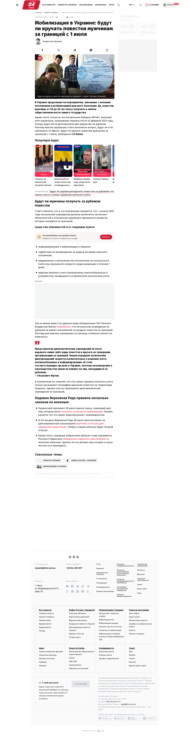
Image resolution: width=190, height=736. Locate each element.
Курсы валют (134, 617)
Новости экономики (139, 610)
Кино (41, 648)
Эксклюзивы (86, 5)
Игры (111, 5)
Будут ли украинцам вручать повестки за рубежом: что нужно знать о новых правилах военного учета (74, 193)
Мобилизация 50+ (106, 620)
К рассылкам (81, 684)
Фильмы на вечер (46, 658)
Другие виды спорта (137, 666)
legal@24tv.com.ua (128, 704)
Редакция (100, 568)
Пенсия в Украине (136, 634)
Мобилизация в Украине (111, 610)
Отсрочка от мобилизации (110, 630)
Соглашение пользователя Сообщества (122, 588)
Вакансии (141, 574)
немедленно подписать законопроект (84, 439)
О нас (98, 564)
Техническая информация (142, 565)
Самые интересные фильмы (51, 651)
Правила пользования (105, 591)
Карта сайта (142, 589)
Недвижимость (106, 648)
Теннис (132, 658)
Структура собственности (143, 579)
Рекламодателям (103, 587)
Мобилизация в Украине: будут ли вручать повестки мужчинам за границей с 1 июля (87, 12)
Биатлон (132, 662)
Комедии (43, 662)
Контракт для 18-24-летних (110, 627)
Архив (139, 584)
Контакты (141, 570)
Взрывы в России (76, 634)
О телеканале (101, 579)
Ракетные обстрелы (77, 613)
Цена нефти (134, 613)
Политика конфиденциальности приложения (125, 581)
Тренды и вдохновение (109, 658)
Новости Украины (67, 5)
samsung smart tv (149, 718)
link (67, 586)
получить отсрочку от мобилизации (82, 411)
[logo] (31, 4)
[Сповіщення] (140, 5)
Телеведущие (101, 583)
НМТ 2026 (73, 661)
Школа (72, 658)
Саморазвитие (75, 665)
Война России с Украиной (81, 610)
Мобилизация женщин (108, 623)
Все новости (48, 5)
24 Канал (38, 12)
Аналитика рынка (106, 651)
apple (119, 718)
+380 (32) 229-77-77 (113, 702)
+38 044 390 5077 (74, 568)
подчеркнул (63, 326)
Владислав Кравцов (52, 42)
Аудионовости (45, 627)
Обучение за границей (78, 668)
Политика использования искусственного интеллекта (123, 572)
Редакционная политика (102, 573)
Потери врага (75, 637)
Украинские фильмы (48, 655)
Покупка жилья (105, 655)
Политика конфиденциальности (125, 565)
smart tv (134, 718)
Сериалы (43, 666)
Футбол (132, 655)
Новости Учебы (76, 648)
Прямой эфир (45, 620)
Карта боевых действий (79, 617)
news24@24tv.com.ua (45, 568)
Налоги (132, 630)
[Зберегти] (107, 50)
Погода (42, 631)
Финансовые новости (138, 620)
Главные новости (46, 613)
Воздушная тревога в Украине (82, 624)
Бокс (131, 651)
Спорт (132, 648)
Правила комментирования (124, 595)
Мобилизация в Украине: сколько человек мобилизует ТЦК (111, 637)
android (105, 718)
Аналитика (100, 5)
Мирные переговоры (78, 620)
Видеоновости (45, 624)
